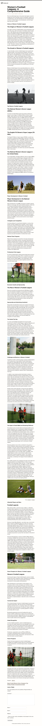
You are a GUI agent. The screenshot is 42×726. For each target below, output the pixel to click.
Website (9, 713)
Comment (9, 693)
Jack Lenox (28, 723)
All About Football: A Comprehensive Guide (16, 684)
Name (8, 707)
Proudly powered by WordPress (16, 723)
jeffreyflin (29, 499)
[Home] (2, 3)
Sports (13, 680)
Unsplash (33, 499)
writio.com (21, 13)
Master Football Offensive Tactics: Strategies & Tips (17, 683)
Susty (25, 723)
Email (8, 710)
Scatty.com (5, 3)
